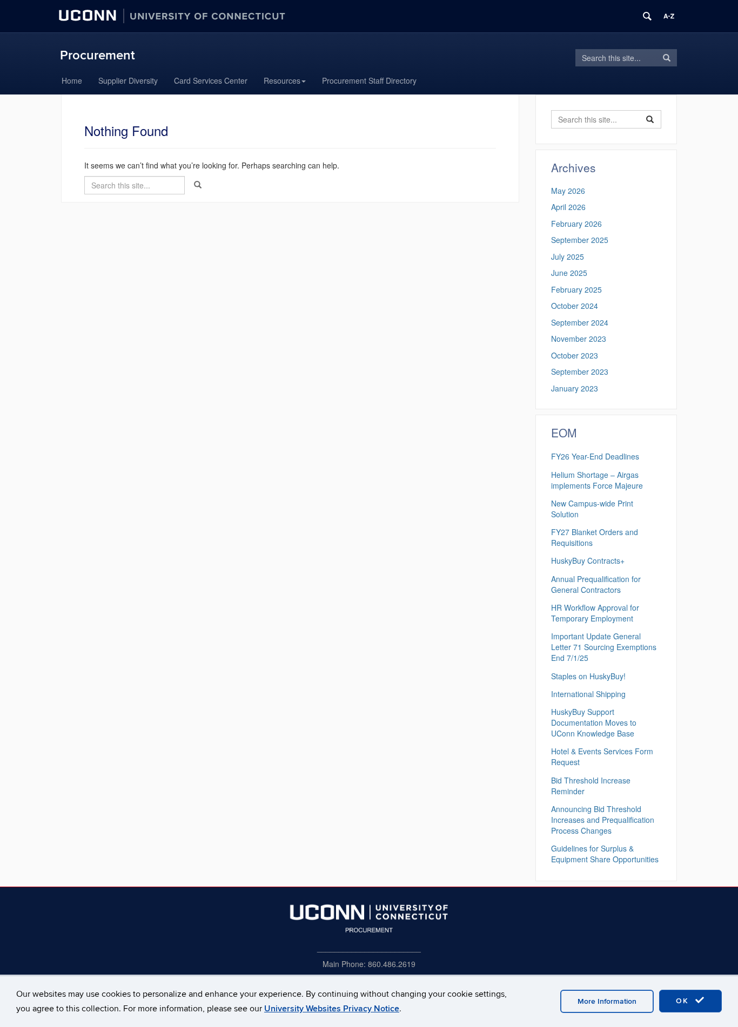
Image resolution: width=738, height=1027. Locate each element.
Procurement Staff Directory (369, 80)
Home (72, 80)
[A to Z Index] (668, 16)
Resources (282, 80)
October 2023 (574, 355)
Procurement (97, 55)
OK (684, 1000)
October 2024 (574, 305)
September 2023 (579, 371)
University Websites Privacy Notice (331, 1008)
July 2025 (567, 256)
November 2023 (578, 338)
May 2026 (568, 190)
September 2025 (579, 239)
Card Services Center (210, 80)
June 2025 (569, 272)
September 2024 (579, 322)
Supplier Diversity (128, 80)
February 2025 (576, 289)
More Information (607, 1001)
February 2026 (576, 223)
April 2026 (568, 206)
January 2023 (574, 388)
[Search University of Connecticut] (647, 16)
